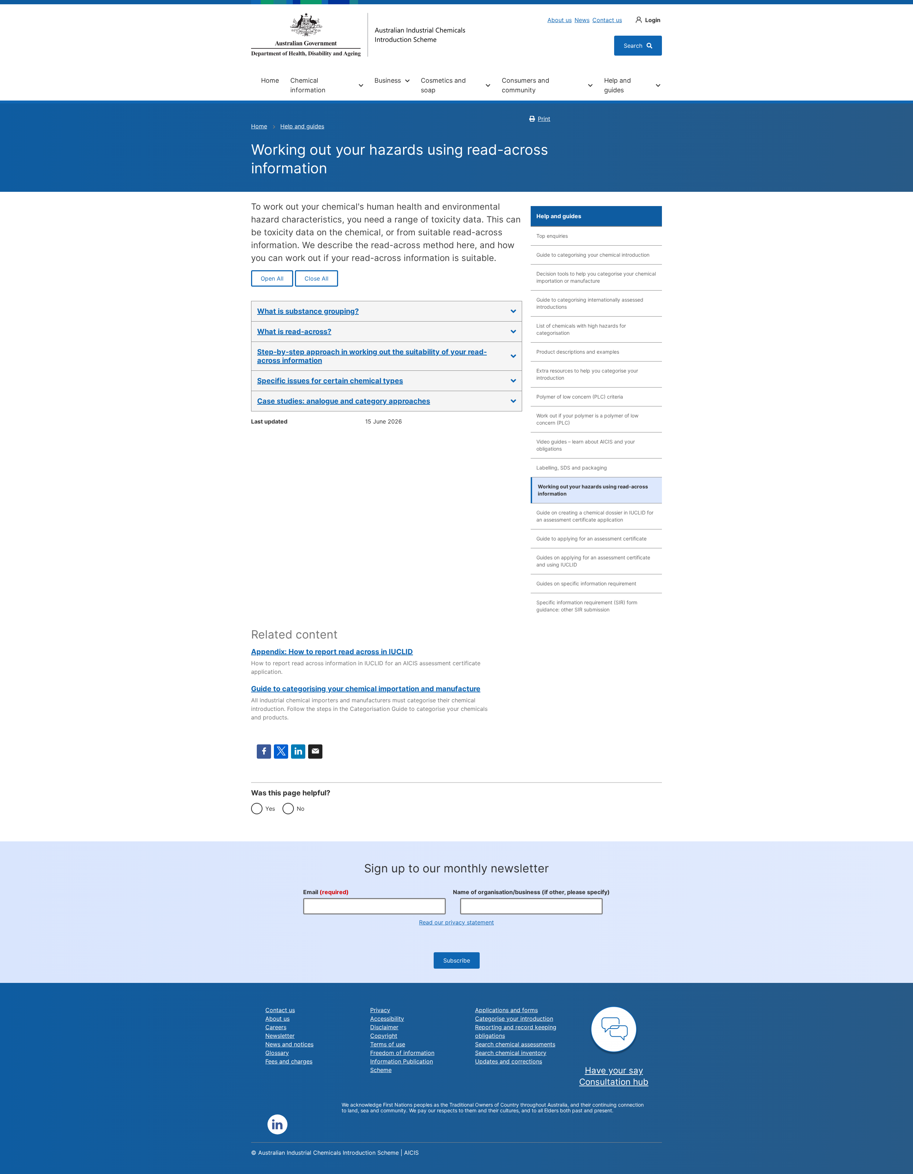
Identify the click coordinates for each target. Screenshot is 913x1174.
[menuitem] (270, 85)
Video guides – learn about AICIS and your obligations (585, 445)
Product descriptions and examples (577, 352)
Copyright (383, 1035)
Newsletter (280, 1035)
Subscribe (456, 960)
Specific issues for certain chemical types (330, 380)
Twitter (281, 751)
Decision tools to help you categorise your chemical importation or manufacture (596, 277)
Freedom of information (402, 1052)
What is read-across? (294, 331)
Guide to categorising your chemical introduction (592, 255)
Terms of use (387, 1044)
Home (270, 80)
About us (559, 20)
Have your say (614, 1070)
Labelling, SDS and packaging (571, 468)
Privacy (380, 1010)
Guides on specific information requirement (586, 583)
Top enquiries (552, 236)
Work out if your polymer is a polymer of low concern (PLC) (587, 419)
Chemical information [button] (308, 85)
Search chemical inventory (510, 1052)
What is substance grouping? (308, 311)
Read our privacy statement (456, 922)
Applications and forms (506, 1010)
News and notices (289, 1044)
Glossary (277, 1052)
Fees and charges (288, 1061)
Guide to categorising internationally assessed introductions (589, 303)
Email (315, 751)
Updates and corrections (508, 1061)
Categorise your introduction (514, 1018)
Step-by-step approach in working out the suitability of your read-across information (372, 356)
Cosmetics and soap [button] (443, 85)
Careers (275, 1027)
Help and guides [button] (617, 85)
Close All (316, 278)
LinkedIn (298, 751)
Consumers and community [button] (525, 85)
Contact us (607, 20)
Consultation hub (613, 1082)
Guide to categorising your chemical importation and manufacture (365, 689)
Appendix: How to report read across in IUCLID (332, 651)
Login (652, 20)
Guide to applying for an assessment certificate (591, 538)
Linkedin (277, 1124)
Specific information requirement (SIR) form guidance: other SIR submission (586, 605)
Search (634, 45)
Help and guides (302, 126)
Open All (272, 278)
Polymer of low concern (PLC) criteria (579, 397)
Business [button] (387, 80)
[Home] (358, 35)
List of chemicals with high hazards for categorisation (581, 329)
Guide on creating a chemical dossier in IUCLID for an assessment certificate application (594, 516)
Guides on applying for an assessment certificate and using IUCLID (593, 561)
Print (544, 118)
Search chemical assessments (515, 1044)
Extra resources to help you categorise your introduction (587, 374)
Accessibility (387, 1018)
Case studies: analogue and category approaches (343, 401)
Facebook (264, 751)
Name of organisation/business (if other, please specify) (531, 892)
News (582, 20)
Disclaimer (384, 1027)
